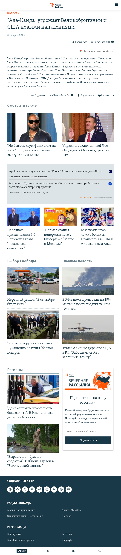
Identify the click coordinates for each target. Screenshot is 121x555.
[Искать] (99, 551)
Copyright (67, 540)
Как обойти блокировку (20, 540)
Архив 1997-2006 (71, 510)
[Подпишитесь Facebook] (17, 490)
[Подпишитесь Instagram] (47, 490)
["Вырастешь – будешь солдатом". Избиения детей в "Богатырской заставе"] (33, 438)
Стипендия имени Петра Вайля (25, 516)
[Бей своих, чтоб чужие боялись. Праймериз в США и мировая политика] (97, 217)
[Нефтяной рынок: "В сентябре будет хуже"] (33, 281)
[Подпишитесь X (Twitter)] (25, 490)
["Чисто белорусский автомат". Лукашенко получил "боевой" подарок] (33, 325)
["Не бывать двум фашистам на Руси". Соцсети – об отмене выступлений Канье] (33, 127)
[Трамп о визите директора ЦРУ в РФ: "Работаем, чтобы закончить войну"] (88, 329)
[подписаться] (69, 490)
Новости (13, 13)
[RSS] (54, 490)
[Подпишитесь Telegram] (39, 490)
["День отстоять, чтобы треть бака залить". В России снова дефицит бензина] (33, 389)
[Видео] (73, 551)
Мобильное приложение (21, 510)
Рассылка (67, 534)
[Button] (79, 42)
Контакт (66, 516)
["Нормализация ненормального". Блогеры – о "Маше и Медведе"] (60, 217)
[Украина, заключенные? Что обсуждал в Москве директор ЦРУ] (88, 127)
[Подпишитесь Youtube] (32, 490)
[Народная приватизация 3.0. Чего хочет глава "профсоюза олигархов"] (23, 217)
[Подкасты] (61, 490)
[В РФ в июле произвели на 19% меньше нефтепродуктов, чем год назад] (88, 281)
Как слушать (14, 534)
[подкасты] (48, 551)
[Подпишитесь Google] (10, 490)
